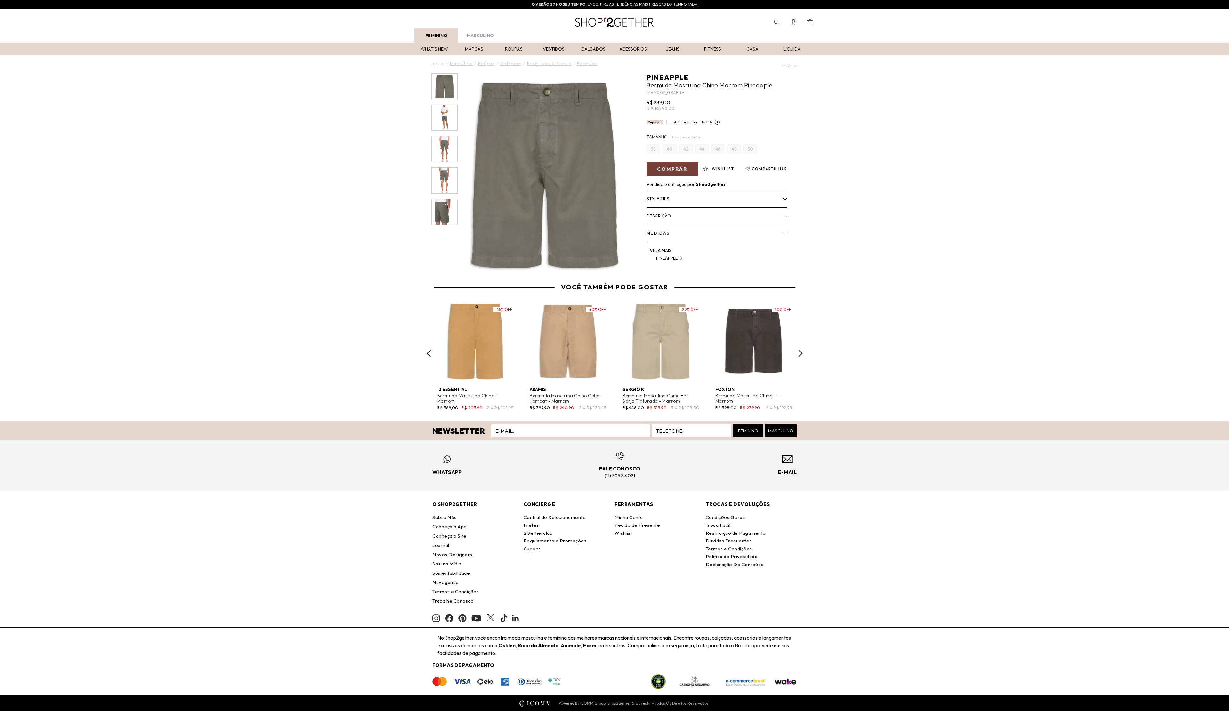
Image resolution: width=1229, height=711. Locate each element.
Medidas (658, 233)
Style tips (658, 198)
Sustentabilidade (451, 573)
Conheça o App (449, 527)
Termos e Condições (455, 592)
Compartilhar (769, 168)
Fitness (712, 49)
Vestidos (554, 49)
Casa (752, 49)
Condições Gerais (726, 517)
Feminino (436, 35)
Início (437, 63)
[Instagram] (436, 618)
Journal (440, 545)
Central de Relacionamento (555, 517)
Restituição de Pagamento (736, 533)
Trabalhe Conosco (453, 601)
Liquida (792, 49)
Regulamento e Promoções (555, 541)
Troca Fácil (718, 525)
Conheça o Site (449, 536)
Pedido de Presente (637, 525)
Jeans (672, 49)
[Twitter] (490, 618)
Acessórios (633, 49)
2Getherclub (538, 533)
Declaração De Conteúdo (735, 564)
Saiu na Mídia (447, 564)
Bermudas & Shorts (549, 63)
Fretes (531, 525)
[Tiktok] (503, 618)
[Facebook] (449, 618)
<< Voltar (790, 65)
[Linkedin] (515, 618)
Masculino (480, 35)
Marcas (474, 49)
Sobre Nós (444, 517)
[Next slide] (800, 353)
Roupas (514, 49)
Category (511, 63)
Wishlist (623, 533)
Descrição (659, 216)
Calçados (593, 49)
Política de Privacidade (732, 556)
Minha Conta (628, 517)
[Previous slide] (429, 353)
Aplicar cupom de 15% (693, 122)
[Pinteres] (462, 618)
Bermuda (587, 63)
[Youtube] (476, 618)
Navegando (445, 582)
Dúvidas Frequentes (729, 541)
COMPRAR (672, 169)
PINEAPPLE (668, 77)
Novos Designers (452, 554)
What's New (434, 49)
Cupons (532, 549)
